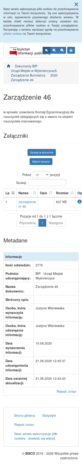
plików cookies (12, 34)
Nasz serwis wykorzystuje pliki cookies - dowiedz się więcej (35, 435)
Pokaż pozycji (41, 174)
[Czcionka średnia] (54, 50)
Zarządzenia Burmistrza (28, 75)
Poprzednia (27, 222)
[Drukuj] (71, 50)
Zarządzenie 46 (22, 79)
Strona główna (24, 415)
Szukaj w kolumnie (41, 152)
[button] (76, 4)
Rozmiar (62, 193)
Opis (43, 193)
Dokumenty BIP (26, 66)
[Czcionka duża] (62, 50)
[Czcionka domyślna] (46, 50)
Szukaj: (21, 182)
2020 (54, 75)
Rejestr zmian (67, 391)
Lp (7, 193)
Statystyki (49, 415)
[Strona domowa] (8, 66)
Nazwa (23, 193)
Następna (56, 222)
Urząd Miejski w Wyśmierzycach (34, 70)
